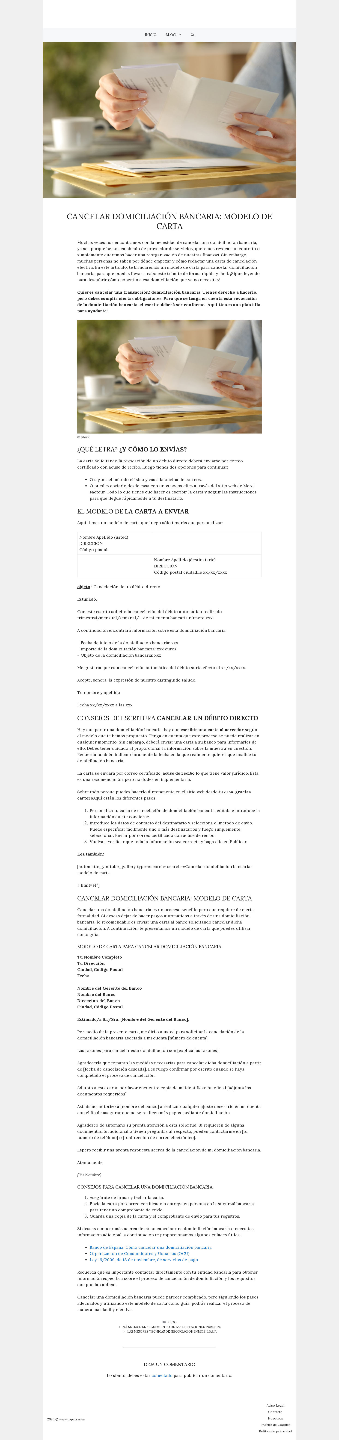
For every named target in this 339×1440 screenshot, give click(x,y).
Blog (171, 34)
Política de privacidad (275, 1431)
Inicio (150, 34)
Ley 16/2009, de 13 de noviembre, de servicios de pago (144, 1259)
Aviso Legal (275, 1405)
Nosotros (275, 1418)
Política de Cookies (275, 1425)
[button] (192, 35)
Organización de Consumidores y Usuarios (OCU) (139, 1253)
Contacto (275, 1412)
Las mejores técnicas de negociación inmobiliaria (172, 1332)
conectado (162, 1375)
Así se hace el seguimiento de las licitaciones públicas (171, 1327)
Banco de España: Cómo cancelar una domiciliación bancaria (151, 1247)
